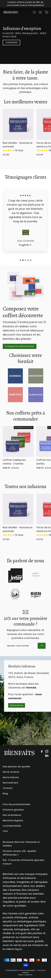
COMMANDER (11, 42)
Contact (8, 788)
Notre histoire (11, 777)
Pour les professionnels (16, 804)
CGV (5, 831)
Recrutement (10, 782)
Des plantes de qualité (16, 766)
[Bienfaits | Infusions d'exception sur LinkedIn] (46, 755)
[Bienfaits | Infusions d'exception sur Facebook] (41, 751)
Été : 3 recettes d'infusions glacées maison (23, 861)
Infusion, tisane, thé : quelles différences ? (19, 852)
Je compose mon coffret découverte (19, 346)
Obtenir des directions (16, 705)
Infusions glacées (13, 809)
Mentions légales (13, 820)
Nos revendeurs (12, 815)
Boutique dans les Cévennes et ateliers (21, 843)
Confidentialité (12, 825)
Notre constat (11, 771)
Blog (5, 793)
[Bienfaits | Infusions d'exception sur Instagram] (46, 751)
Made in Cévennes (25, 975)
